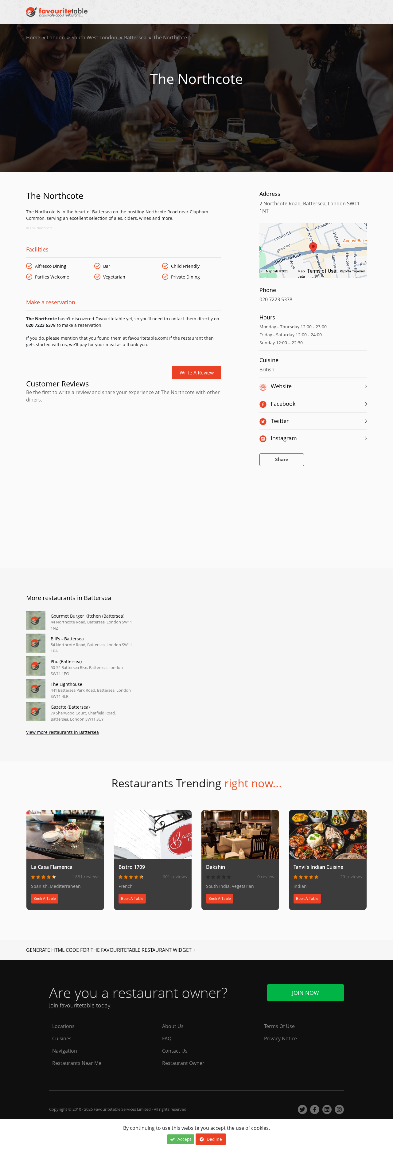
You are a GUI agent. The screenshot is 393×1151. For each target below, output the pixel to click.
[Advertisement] (123, 429)
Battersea (135, 37)
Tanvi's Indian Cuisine (318, 867)
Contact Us (175, 1050)
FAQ (166, 1038)
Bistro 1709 (132, 867)
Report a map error (352, 271)
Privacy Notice (280, 1038)
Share (281, 460)
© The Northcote (39, 228)
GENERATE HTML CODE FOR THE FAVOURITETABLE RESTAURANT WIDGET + (111, 950)
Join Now (305, 992)
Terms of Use (321, 271)
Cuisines (62, 1038)
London (56, 37)
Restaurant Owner (183, 1063)
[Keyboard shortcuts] (261, 271)
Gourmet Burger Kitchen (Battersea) (87, 616)
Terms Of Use (279, 1026)
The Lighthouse (66, 684)
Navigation (64, 1050)
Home (33, 37)
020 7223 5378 (275, 299)
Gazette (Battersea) (70, 707)
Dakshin (215, 867)
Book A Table (44, 898)
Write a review (197, 372)
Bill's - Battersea (67, 639)
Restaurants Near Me (76, 1063)
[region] (313, 253)
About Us (173, 1026)
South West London (94, 37)
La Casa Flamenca (51, 867)
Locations (63, 1026)
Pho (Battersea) (66, 661)
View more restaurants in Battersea (62, 732)
